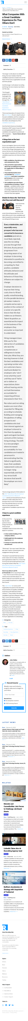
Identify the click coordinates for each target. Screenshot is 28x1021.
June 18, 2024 (7, 899)
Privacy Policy (13, 1012)
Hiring (17, 629)
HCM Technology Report (12, 703)
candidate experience (8, 122)
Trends (11, 635)
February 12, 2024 (11, 727)
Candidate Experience (8, 629)
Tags (5, 626)
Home (3, 7)
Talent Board (7, 115)
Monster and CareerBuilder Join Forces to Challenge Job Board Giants (14, 808)
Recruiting (5, 632)
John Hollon (17, 26)
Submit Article (6, 39)
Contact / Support (8, 996)
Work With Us (7, 990)
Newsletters (7, 698)
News (4, 622)
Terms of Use (5, 1012)
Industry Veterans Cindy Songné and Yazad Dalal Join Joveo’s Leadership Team (13, 730)
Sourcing (10, 26)
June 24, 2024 (17, 856)
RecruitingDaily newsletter (12, 700)
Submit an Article (7, 32)
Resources (5, 977)
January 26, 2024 (10, 761)
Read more (10, 756)
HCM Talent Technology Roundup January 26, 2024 (14, 764)
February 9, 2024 (10, 744)
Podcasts (4, 967)
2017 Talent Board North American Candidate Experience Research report (13, 565)
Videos (4, 970)
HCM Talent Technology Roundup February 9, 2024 (13, 747)
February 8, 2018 (6, 28)
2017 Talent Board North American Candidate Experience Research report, (13, 495)
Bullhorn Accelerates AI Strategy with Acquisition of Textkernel (13, 889)
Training (4, 980)
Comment (6, 65)
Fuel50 (12, 675)
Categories (7, 620)
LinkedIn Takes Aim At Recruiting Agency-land (13, 849)
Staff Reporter (11, 817)
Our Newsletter (8, 987)
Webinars (4, 973)
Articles (9, 7)
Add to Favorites (8, 69)
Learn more (5, 953)
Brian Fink (10, 856)
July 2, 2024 (19, 817)
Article (5, 26)
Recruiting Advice (14, 632)
